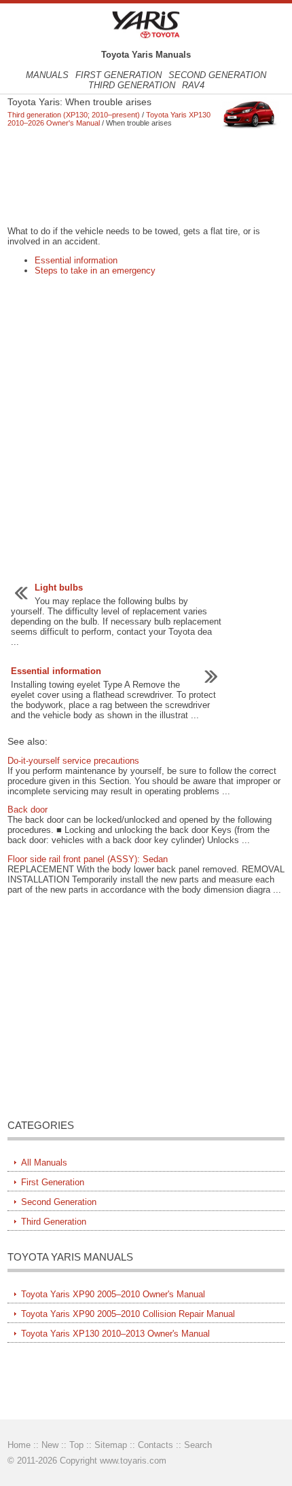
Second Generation (217, 75)
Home (19, 1445)
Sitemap (110, 1445)
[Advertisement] (146, 176)
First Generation (118, 75)
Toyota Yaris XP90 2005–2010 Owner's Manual (113, 1294)
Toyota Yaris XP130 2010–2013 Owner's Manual (115, 1334)
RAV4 (193, 85)
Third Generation (131, 85)
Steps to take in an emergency (95, 270)
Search (198, 1445)
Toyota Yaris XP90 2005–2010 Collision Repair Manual (128, 1314)
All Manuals (44, 1162)
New (49, 1445)
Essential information (76, 260)
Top (76, 1445)
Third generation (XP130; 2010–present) (73, 115)
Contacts (155, 1445)
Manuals (47, 75)
